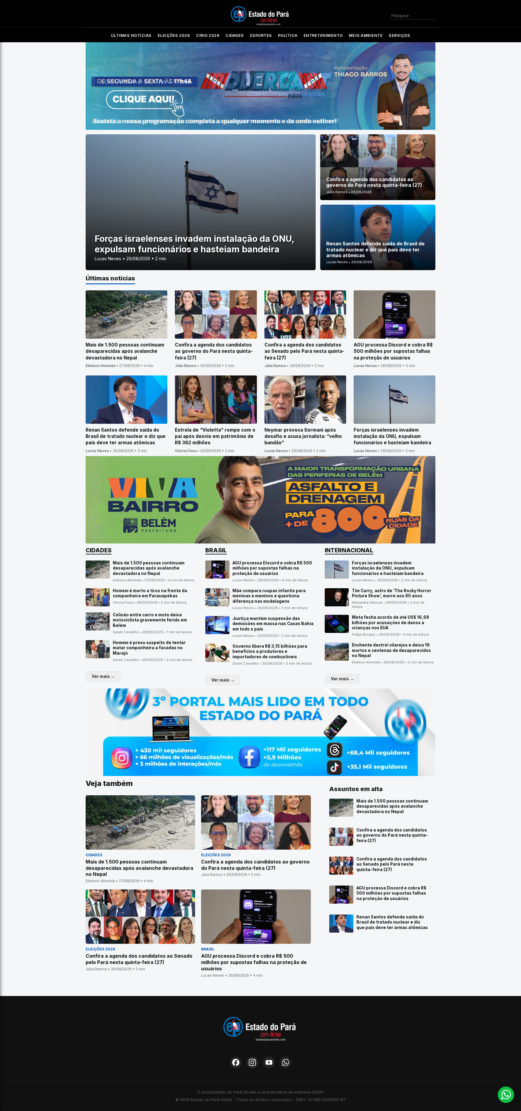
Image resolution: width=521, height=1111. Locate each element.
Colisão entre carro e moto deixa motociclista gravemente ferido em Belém (150, 620)
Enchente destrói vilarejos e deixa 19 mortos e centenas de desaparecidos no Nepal (391, 650)
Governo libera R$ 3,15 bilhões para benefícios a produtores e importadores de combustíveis (269, 651)
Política (288, 35)
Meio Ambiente (366, 35)
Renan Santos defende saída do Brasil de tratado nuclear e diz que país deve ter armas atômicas (392, 922)
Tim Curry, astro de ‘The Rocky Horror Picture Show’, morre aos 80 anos (391, 593)
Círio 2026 (207, 35)
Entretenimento (323, 35)
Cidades (235, 35)
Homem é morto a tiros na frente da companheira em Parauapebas (150, 593)
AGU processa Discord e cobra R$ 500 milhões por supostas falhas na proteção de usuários (272, 568)
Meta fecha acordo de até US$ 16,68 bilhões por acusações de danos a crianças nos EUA (390, 622)
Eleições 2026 (174, 35)
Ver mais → (103, 676)
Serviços (399, 35)
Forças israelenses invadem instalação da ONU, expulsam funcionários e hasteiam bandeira (388, 568)
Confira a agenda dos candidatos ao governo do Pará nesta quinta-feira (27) (392, 835)
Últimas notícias (131, 35)
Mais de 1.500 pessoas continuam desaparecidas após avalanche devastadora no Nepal (149, 568)
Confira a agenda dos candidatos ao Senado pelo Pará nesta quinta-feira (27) (391, 864)
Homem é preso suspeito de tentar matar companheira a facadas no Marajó (149, 648)
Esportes (261, 35)
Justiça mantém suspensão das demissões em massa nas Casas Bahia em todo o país (273, 623)
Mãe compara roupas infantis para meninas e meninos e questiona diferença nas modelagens (269, 596)
